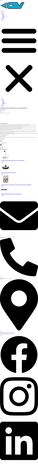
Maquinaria (3, 16)
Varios (3, 99)
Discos (3, 14)
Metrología (3, 17)
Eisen (1, 18)
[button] (19, 59)
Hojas (2, 102)
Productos (2, 12)
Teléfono (1, 141)
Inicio (1, 98)
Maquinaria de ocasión (4, 103)
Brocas (3, 13)
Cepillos (3, 100)
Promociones (3, 19)
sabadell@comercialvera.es (2, 237)
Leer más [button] (2, 174)
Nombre (1, 140)
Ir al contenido (1, 0)
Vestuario (3, 104)
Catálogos (2, 105)
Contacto (2, 106)
